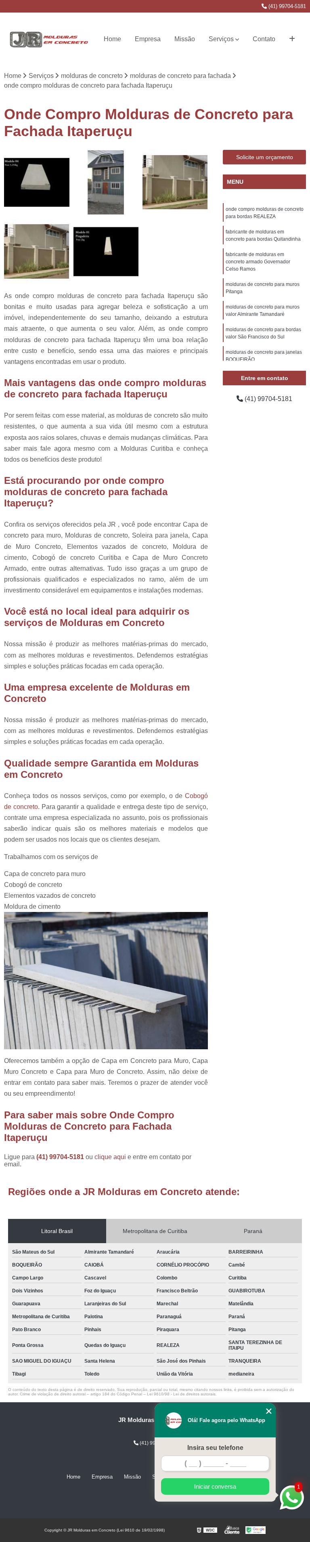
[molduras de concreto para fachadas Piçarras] (175, 182)
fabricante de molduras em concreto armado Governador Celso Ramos (258, 262)
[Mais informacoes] (292, 39)
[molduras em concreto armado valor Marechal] (36, 182)
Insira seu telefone (215, 1447)
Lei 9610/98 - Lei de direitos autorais (181, 1394)
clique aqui (110, 1156)
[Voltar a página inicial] (49, 39)
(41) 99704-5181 (286, 6)
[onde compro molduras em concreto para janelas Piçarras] (106, 182)
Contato (264, 39)
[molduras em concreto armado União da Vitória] (106, 251)
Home (112, 39)
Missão (184, 39)
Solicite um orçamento (264, 157)
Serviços (221, 39)
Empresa (148, 39)
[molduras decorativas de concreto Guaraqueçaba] (36, 251)
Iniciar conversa (215, 1486)
